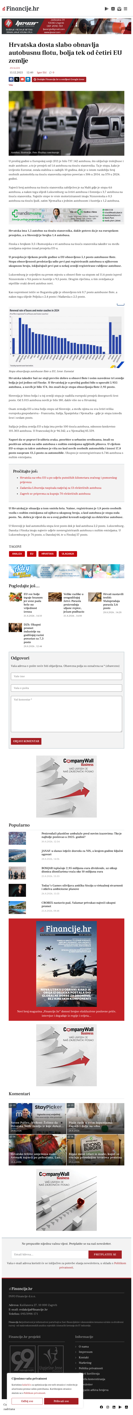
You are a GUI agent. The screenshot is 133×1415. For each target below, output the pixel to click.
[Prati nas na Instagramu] (108, 1407)
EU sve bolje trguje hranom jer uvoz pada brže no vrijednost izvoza (33, 603)
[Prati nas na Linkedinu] (114, 1407)
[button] (11, 79)
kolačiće (26, 1384)
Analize (15, 68)
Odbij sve (27, 1401)
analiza (17, 553)
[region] (45, 1390)
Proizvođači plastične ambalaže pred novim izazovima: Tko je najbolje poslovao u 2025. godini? (82, 835)
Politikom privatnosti (34, 1393)
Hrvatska (48, 553)
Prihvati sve (61, 1401)
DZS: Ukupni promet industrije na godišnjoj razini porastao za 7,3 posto (34, 633)
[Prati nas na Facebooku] (101, 1407)
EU (31, 553)
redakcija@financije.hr (33, 1309)
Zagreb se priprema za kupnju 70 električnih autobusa (55, 494)
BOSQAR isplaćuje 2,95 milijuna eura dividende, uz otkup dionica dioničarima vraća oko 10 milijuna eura (79, 869)
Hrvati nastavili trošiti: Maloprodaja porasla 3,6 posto (113, 601)
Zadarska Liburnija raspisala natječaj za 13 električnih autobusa (60, 488)
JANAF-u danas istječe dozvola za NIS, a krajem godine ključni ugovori (82, 852)
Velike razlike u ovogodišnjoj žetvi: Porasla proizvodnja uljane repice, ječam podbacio (74, 603)
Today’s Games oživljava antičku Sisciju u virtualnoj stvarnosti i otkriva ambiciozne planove (82, 887)
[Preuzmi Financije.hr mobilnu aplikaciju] (107, 9)
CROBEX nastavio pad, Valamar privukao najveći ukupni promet (79, 904)
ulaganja (68, 553)
